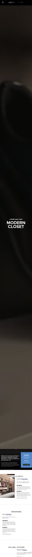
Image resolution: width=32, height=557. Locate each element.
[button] (28, 2)
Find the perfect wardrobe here (6, 534)
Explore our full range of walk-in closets (22, 497)
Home (2, 469)
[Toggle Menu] (3, 2)
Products (5, 469)
